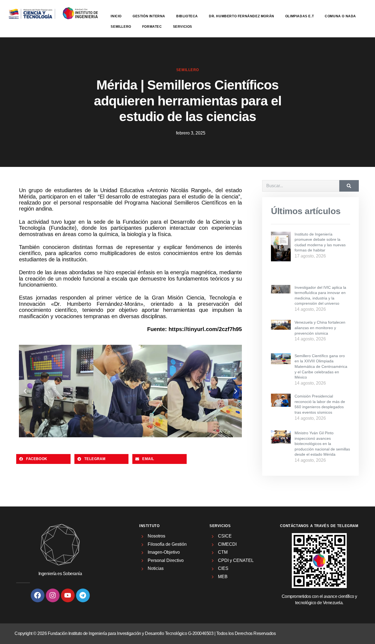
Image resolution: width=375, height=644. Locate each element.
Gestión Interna (149, 16)
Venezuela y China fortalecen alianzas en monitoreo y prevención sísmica (320, 327)
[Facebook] (37, 595)
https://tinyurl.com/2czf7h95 (205, 329)
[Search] (349, 186)
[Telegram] (83, 595)
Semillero (121, 27)
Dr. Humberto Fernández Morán (241, 16)
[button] (25, 391)
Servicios (182, 27)
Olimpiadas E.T (299, 16)
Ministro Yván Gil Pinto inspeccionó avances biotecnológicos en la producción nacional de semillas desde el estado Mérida (322, 444)
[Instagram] (53, 595)
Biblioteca (187, 16)
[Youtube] (68, 595)
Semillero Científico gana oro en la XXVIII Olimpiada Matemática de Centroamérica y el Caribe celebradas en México (321, 366)
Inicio (116, 16)
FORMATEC (152, 27)
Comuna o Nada (340, 16)
